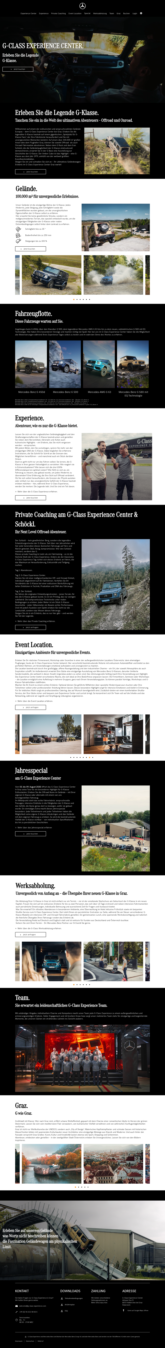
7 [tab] (90, 758)
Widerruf (40, 1341)
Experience (43, 13)
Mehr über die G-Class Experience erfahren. (37, 491)
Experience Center (28, 13)
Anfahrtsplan (70, 1305)
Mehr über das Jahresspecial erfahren (35, 827)
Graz (119, 13)
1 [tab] (75, 300)
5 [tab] (87, 300)
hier (105, 1302)
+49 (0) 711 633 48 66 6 (28, 1312)
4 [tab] (84, 300)
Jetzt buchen (19, 69)
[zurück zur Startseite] (82, 9)
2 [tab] (78, 300)
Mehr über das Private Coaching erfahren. (36, 621)
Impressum (18, 1341)
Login (135, 13)
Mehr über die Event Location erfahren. (35, 701)
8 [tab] (93, 758)
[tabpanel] (113, 275)
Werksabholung (100, 13)
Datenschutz (30, 1341)
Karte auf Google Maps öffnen (138, 1310)
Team (111, 13)
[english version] (141, 13)
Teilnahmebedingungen (74, 1298)
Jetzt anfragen (32, 627)
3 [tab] (81, 300)
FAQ (66, 1311)
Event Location (75, 13)
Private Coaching (58, 13)
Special (87, 13)
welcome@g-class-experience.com (32, 1306)
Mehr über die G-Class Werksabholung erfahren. (40, 928)
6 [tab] (90, 300)
